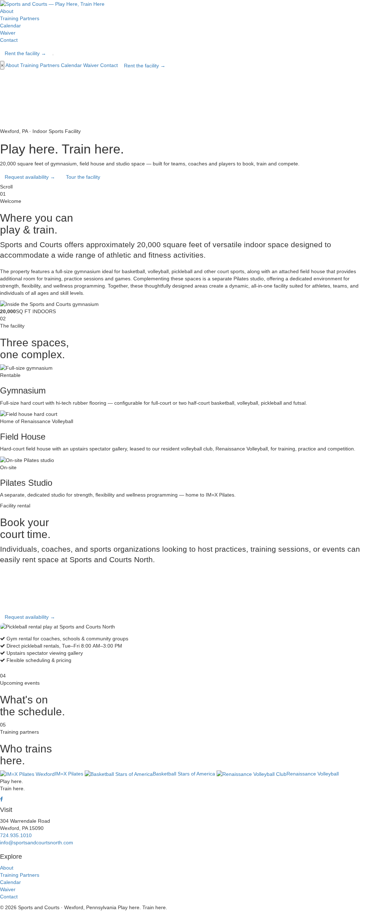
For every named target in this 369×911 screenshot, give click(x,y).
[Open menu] (53, 54)
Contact (9, 40)
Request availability (30, 177)
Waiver (7, 33)
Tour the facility (83, 177)
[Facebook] (1, 799)
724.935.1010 (16, 835)
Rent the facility (25, 53)
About (6, 11)
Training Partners (19, 18)
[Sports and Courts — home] (52, 3)
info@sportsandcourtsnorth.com (36, 842)
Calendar (10, 25)
